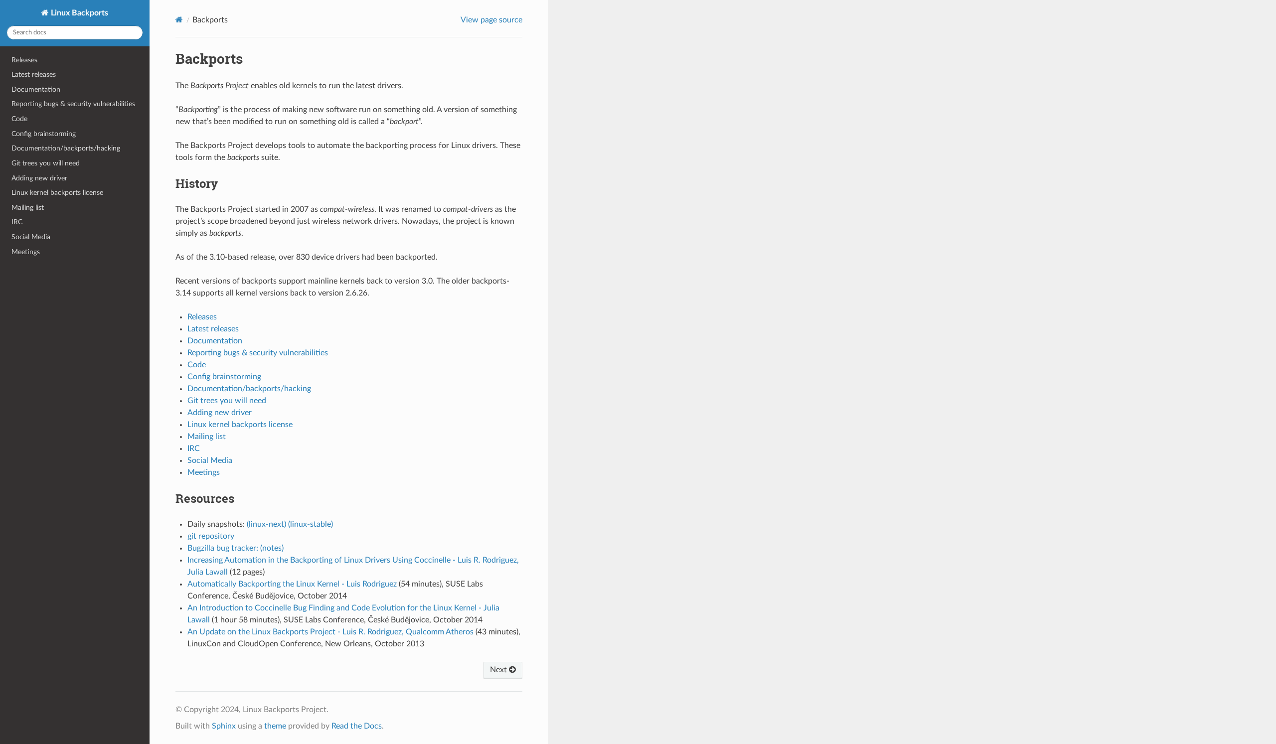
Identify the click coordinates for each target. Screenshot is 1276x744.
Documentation (35, 89)
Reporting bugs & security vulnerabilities (73, 104)
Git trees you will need (45, 163)
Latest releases (33, 74)
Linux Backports (78, 13)
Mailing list (27, 207)
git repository (210, 536)
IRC (16, 222)
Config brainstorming (43, 134)
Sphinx (224, 726)
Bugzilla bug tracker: (222, 548)
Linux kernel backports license (57, 192)
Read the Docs (356, 726)
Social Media (30, 237)
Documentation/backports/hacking (65, 148)
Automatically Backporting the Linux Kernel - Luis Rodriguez (292, 584)
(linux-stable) (310, 524)
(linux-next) (266, 524)
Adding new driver (39, 178)
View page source (491, 20)
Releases (24, 60)
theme (275, 726)
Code (19, 119)
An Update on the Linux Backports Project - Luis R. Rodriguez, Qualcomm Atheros (330, 632)
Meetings (25, 252)
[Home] (179, 19)
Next (499, 670)
